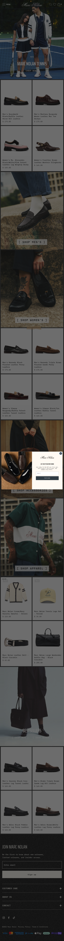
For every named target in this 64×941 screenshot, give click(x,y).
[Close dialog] (61, 453)
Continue (47, 478)
